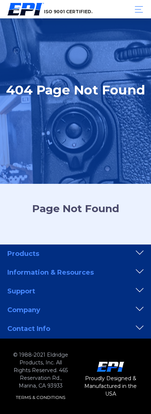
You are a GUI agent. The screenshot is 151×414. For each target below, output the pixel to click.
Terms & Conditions (40, 397)
